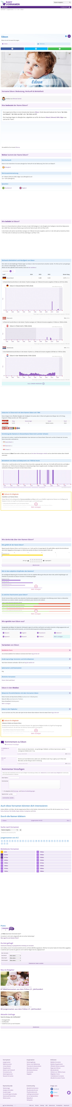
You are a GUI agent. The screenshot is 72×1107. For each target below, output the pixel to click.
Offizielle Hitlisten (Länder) (57, 1066)
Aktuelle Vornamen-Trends (58, 1078)
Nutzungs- (15, 791)
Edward (48, 117)
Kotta (2, 811)
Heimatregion (4, 960)
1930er (42, 857)
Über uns (31, 1105)
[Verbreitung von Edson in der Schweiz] (7, 428)
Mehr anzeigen (58, 636)
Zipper (18, 811)
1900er (42, 866)
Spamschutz (5, 794)
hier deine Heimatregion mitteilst (39, 453)
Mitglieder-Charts (55, 1074)
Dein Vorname (4, 953)
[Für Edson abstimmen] (38, 44)
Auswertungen (7, 1092)
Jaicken (22, 811)
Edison (37, 112)
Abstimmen (36, 565)
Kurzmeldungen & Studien (10, 1094)
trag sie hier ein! (35, 654)
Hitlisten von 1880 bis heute (58, 1072)
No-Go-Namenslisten (32, 1096)
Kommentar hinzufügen (12, 744)
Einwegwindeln (6, 1020)
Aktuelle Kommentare (32, 1088)
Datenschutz (52, 1105)
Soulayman (27, 811)
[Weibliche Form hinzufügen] (70, 650)
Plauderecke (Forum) (32, 1090)
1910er (42, 863)
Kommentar (5, 781)
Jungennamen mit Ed (36, 820)
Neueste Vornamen (8, 1076)
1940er (42, 855)
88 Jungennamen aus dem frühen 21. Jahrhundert (21, 1009)
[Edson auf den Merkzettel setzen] (3, 44)
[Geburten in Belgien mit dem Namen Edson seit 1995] (14, 428)
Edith (58, 117)
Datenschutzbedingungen (28, 791)
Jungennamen (6, 1062)
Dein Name (5, 777)
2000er (6, 860)
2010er (6, 857)
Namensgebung (31, 1062)
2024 (5, 852)
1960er (6, 871)
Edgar (62, 117)
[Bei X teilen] (36, 48)
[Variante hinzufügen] (70, 659)
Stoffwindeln (5, 1022)
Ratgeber (29, 1074)
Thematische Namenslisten (34, 1066)
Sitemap (42, 1105)
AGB (46, 1105)
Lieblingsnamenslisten (33, 1094)
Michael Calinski (17, 98)
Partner (37, 1105)
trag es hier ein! (55, 712)
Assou (62, 809)
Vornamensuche (7, 1072)
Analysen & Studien (8, 1090)
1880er (42, 871)
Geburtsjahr (4, 958)
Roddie (14, 811)
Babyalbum (30, 1098)
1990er (6, 863)
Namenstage (6, 1088)
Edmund (53, 117)
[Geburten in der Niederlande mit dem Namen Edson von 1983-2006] (11, 428)
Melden (69, 754)
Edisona (18, 147)
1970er (6, 868)
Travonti (66, 809)
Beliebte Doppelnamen (57, 1064)
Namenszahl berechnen (9, 1096)
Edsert (13, 680)
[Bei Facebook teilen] (12, 48)
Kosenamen (30, 1072)
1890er (42, 868)
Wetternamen (6, 1098)
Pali (10, 811)
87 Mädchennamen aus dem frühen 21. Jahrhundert (22, 989)
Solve (34, 811)
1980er (6, 866)
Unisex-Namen (7, 1066)
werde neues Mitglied (55, 772)
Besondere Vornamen (32, 1068)
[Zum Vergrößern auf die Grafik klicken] (36, 479)
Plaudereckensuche (32, 1092)
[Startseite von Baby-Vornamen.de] (10, 5)
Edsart (3, 680)
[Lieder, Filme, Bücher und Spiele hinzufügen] (70, 709)
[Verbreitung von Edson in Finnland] (18, 428)
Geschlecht (4, 955)
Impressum (66, 1105)
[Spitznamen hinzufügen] (70, 668)
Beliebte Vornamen (56, 1062)
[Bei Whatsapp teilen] (59, 48)
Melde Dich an (44, 772)
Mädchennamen (7, 1064)
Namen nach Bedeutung (33, 1064)
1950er (42, 852)
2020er (6, 855)
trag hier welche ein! (29, 662)
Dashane (6, 811)
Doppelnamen (7, 1068)
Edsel (7, 680)
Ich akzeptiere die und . (19, 791)
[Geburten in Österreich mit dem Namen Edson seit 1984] (3, 428)
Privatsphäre (59, 1105)
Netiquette (29, 1100)
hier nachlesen (32, 267)
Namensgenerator (8, 1074)
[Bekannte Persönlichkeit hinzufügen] (70, 693)
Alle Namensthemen (32, 1070)
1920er (42, 860)
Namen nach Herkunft (9, 1070)
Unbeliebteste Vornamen (57, 1076)
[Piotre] (7, 931)
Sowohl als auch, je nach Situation (11, 1023)
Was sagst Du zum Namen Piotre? (10, 938)
